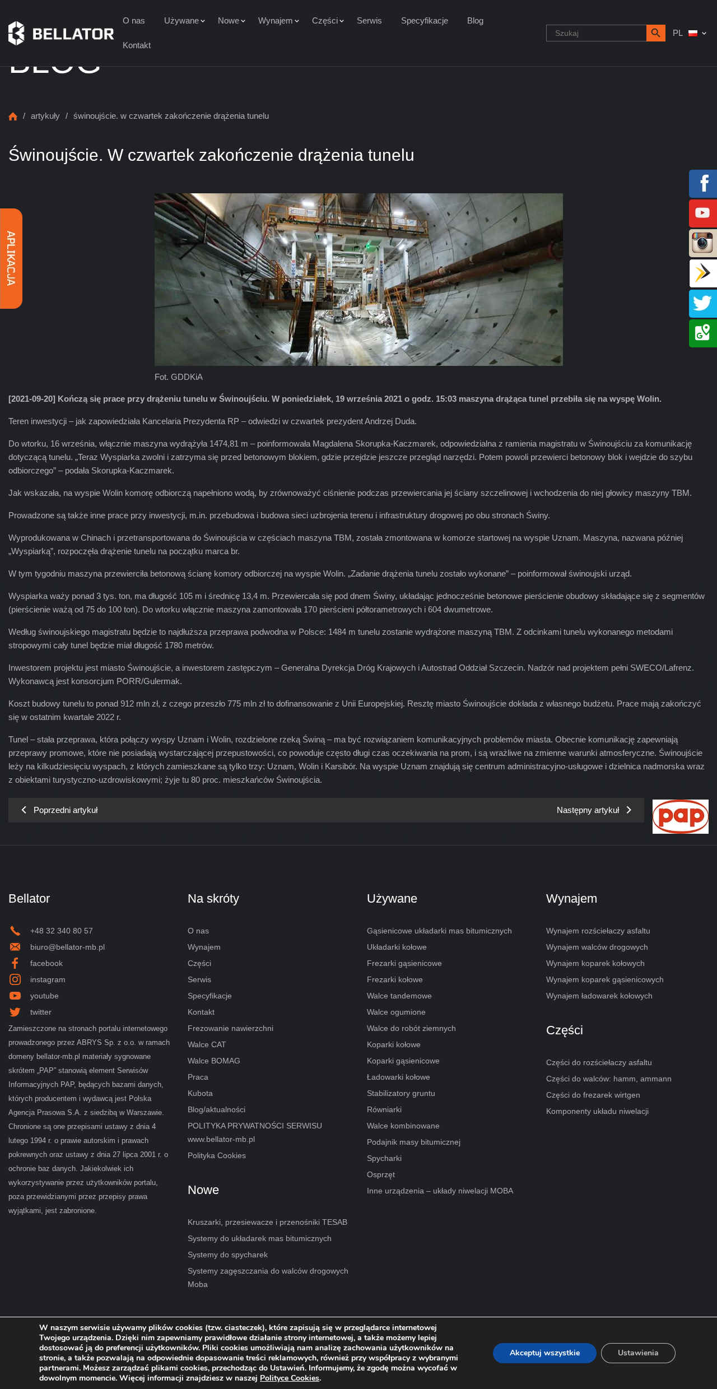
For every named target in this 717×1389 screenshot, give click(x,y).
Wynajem (275, 20)
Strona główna (12, 116)
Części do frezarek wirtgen (593, 1094)
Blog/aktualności (216, 1109)
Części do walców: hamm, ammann (609, 1078)
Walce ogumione (396, 1011)
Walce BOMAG (214, 1060)
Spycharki (384, 1158)
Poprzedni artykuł (65, 810)
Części (325, 20)
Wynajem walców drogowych (597, 946)
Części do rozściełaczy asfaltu (599, 1062)
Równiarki (384, 1109)
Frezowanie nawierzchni (230, 1028)
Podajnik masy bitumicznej (413, 1141)
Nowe (228, 20)
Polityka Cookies (217, 1155)
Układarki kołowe (397, 946)
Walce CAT (207, 1044)
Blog (475, 20)
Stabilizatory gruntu (401, 1093)
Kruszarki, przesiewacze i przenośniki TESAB (267, 1222)
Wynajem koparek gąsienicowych (605, 979)
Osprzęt (381, 1174)
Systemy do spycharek (228, 1254)
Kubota (200, 1093)
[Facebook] (702, 182)
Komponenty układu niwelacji (597, 1111)
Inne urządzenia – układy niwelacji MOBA (440, 1190)
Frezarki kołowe (395, 979)
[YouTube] (702, 212)
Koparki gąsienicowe (403, 1060)
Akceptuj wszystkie (545, 1353)
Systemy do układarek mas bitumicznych (260, 1238)
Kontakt (137, 45)
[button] (655, 33)
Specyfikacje (424, 20)
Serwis (369, 20)
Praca (198, 1076)
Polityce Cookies (289, 1378)
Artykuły (45, 115)
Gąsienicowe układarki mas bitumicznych (439, 930)
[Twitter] (702, 302)
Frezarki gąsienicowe (404, 963)
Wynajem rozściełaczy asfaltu (598, 930)
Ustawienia (638, 1353)
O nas (134, 20)
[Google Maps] (702, 332)
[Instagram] (702, 242)
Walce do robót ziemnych (411, 1028)
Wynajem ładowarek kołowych (599, 995)
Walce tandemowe (399, 995)
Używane (181, 20)
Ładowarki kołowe (398, 1076)
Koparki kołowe (394, 1044)
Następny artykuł (588, 810)
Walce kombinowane (403, 1125)
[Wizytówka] (703, 272)
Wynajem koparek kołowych (595, 963)
